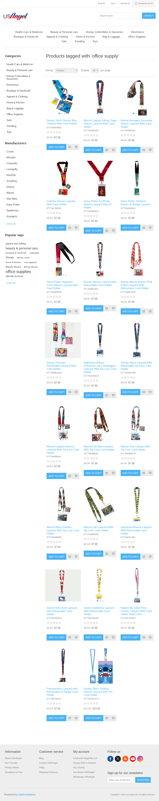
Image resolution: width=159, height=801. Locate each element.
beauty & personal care (22, 248)
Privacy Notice (12, 767)
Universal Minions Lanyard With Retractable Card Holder (136, 530)
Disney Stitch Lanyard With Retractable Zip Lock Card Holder (136, 366)
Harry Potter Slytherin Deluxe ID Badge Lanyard (135, 203)
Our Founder (11, 763)
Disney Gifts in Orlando (84, 763)
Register (101, 3)
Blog (41, 758)
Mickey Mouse (13, 267)
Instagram (140, 759)
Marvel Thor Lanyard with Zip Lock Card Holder (135, 448)
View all (11, 224)
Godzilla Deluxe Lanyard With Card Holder (61, 203)
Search (148, 15)
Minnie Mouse (31, 267)
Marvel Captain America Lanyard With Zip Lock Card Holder (63, 449)
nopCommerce (27, 794)
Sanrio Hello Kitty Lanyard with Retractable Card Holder (62, 611)
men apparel (30, 262)
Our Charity (79, 767)
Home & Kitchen (85, 36)
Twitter (118, 759)
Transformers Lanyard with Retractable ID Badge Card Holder (62, 692)
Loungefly (12, 169)
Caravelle (12, 163)
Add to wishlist (76, 147)
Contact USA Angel (48, 763)
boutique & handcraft (16, 253)
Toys (95, 41)
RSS (125, 759)
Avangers (12, 216)
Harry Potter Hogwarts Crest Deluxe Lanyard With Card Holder (62, 285)
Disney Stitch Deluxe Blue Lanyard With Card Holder (62, 122)
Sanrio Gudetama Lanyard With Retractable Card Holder (99, 611)
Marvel (10, 192)
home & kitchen (13, 262)
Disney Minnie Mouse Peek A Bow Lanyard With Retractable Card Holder (136, 285)
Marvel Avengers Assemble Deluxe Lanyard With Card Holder (136, 123)
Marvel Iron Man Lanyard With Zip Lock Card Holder (99, 448)
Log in (113, 3)
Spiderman (13, 210)
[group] (63, 98)
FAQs (42, 767)
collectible (34, 253)
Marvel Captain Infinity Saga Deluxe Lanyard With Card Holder (100, 123)
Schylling (12, 181)
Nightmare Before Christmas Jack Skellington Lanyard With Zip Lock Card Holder (100, 367)
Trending (79, 41)
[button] (59, 113)
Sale (64, 41)
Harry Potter (13, 204)
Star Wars (12, 198)
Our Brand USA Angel (83, 772)
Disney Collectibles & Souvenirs (104, 32)
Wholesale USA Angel (83, 777)
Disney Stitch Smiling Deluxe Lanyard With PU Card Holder (98, 692)
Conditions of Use (13, 772)
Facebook (110, 759)
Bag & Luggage (111, 36)
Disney (10, 187)
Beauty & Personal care (64, 32)
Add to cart (56, 147)
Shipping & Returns (48, 772)
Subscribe (143, 780)
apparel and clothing (16, 243)
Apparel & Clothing (57, 36)
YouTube (133, 759)
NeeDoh (11, 175)
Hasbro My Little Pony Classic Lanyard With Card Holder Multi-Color (136, 611)
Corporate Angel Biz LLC (85, 758)
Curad (10, 151)
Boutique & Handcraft (26, 36)
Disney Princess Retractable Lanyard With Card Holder (61, 366)
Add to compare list (69, 147)
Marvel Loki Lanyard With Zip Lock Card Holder (98, 529)
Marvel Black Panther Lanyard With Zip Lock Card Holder (63, 530)
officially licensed (14, 276)
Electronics (137, 32)
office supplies (18, 271)
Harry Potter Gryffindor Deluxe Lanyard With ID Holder (97, 204)
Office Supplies (137, 36)
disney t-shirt (23, 257)
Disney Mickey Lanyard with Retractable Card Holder (100, 283)
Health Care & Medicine (29, 32)
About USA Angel (13, 758)
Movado (11, 157)
